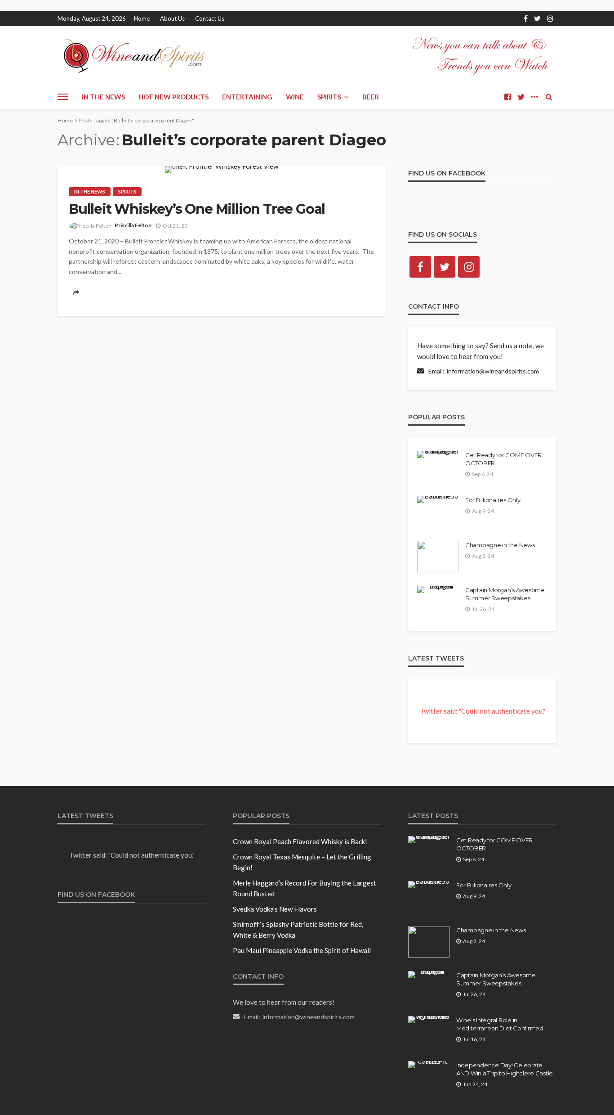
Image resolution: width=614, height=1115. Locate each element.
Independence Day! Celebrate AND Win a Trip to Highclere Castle (504, 1069)
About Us (172, 18)
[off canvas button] (63, 96)
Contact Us (209, 18)
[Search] (548, 96)
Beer (370, 97)
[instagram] (550, 18)
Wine (295, 97)
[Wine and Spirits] (133, 55)
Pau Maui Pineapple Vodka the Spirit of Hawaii (302, 950)
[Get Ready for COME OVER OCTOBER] (437, 454)
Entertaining (247, 97)
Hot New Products (173, 97)
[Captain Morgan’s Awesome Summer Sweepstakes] (437, 589)
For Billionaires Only (493, 500)
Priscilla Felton (133, 225)
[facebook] (526, 18)
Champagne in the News (500, 545)
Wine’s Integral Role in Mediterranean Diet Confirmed (499, 1024)
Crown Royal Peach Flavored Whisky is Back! (300, 841)
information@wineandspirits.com (493, 371)
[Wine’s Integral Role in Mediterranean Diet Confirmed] (428, 1019)
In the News (103, 97)
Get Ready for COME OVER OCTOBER (503, 459)
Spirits (329, 97)
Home (142, 18)
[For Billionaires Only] (437, 499)
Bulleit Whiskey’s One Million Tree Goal (197, 209)
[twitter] (537, 18)
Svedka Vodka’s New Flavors (275, 909)
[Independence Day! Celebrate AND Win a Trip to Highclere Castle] (428, 1064)
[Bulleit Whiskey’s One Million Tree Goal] (222, 169)
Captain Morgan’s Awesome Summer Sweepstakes (505, 594)
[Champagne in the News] (437, 556)
